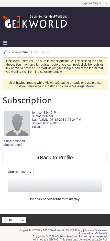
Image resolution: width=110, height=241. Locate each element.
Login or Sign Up (92, 3)
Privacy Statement (96, 230)
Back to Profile (56, 157)
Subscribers (12, 145)
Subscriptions (13, 141)
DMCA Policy (74, 230)
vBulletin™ (100, 233)
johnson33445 (20, 52)
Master (90, 86)
